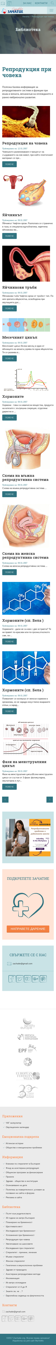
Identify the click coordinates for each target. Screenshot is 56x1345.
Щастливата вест (14, 1226)
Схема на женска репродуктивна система (25, 555)
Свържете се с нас (28, 955)
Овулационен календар (17, 1127)
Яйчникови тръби (19, 287)
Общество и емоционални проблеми (24, 1147)
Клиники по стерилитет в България (23, 1164)
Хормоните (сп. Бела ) (22, 620)
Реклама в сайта (14, 1197)
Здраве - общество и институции (22, 1181)
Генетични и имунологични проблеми (24, 1265)
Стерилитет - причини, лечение (21, 1252)
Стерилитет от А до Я (16, 1287)
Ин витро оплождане (16, 1282)
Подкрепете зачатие (28, 878)
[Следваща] (49, 800)
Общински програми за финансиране (24, 1172)
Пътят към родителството (18, 1213)
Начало (25, 16)
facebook (9, 3)
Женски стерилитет (15, 1261)
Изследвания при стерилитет (20, 1248)
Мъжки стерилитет (15, 1256)
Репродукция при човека (18, 1239)
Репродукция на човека (24, 143)
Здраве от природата (16, 1269)
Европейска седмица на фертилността (25, 1295)
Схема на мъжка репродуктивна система (25, 477)
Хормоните (13, 396)
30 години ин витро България (20, 1218)
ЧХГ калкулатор (13, 1123)
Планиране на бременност (19, 1222)
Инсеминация (12, 1278)
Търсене (52, 6)
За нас (27, 3)
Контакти (41, 3)
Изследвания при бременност (20, 1231)
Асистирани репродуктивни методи (23, 1274)
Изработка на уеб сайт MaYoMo (28, 1341)
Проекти (10, 1177)
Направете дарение (28, 928)
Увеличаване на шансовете (19, 1244)
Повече (9, 164)
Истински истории (14, 1143)
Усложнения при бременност (20, 1235)
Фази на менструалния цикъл (24, 763)
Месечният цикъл (19, 337)
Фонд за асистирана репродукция (22, 1168)
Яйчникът (12, 214)
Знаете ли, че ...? (14, 1291)
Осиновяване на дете (16, 1185)
